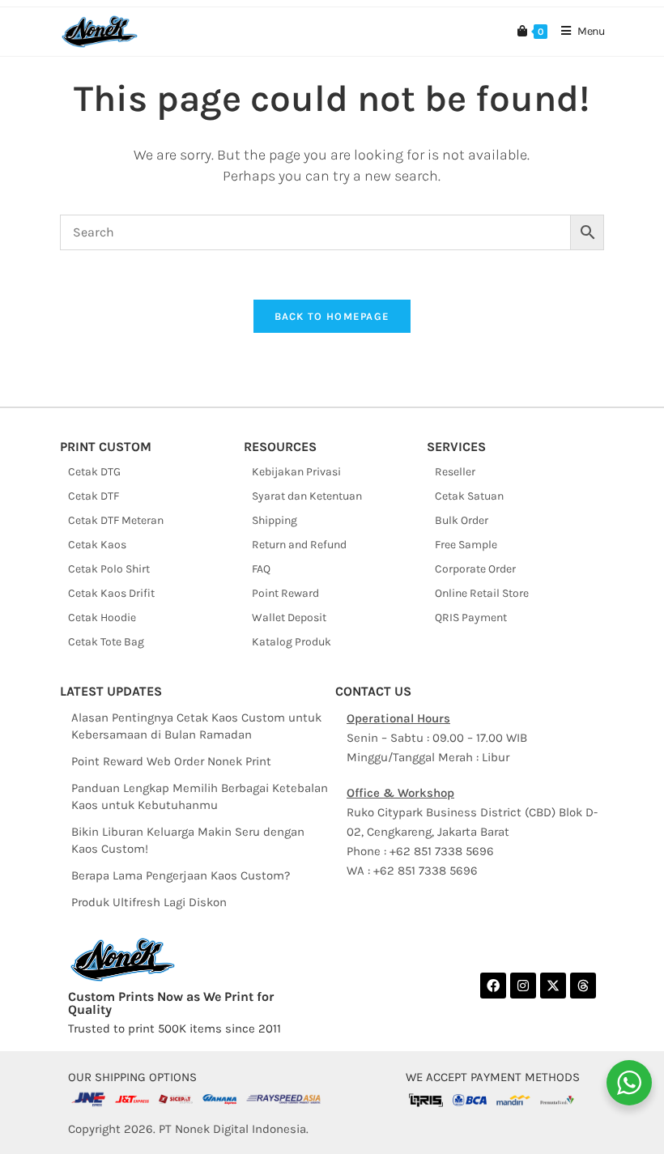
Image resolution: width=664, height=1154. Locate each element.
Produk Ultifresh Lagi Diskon (149, 902)
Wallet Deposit (289, 617)
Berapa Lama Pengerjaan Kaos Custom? (180, 875)
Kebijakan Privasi (296, 472)
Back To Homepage (332, 316)
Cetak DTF (93, 496)
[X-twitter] (553, 986)
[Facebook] (493, 986)
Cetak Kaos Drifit (111, 593)
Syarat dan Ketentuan (307, 496)
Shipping (274, 520)
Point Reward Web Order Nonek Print (171, 761)
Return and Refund (299, 544)
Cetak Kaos (97, 544)
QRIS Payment (471, 617)
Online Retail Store (482, 593)
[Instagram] (523, 986)
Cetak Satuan (469, 496)
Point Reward (285, 593)
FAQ (261, 569)
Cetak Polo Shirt (109, 569)
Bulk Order (461, 520)
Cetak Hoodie (102, 617)
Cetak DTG (94, 472)
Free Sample (466, 544)
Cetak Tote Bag (106, 642)
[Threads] (583, 986)
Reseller (455, 472)
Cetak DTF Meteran (116, 520)
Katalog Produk (291, 642)
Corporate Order (475, 569)
